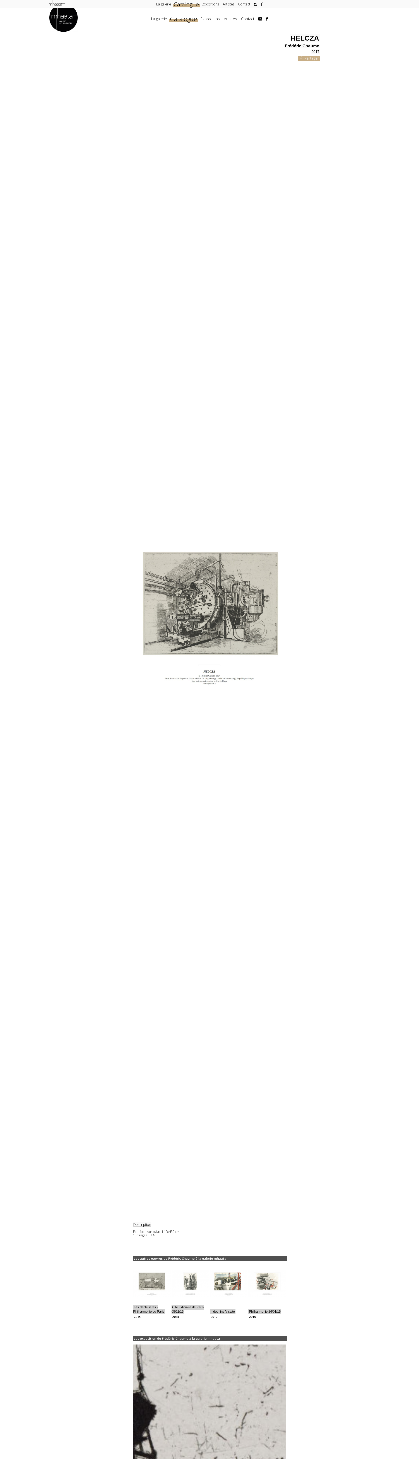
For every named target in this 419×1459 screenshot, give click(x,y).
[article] (152, 1291)
